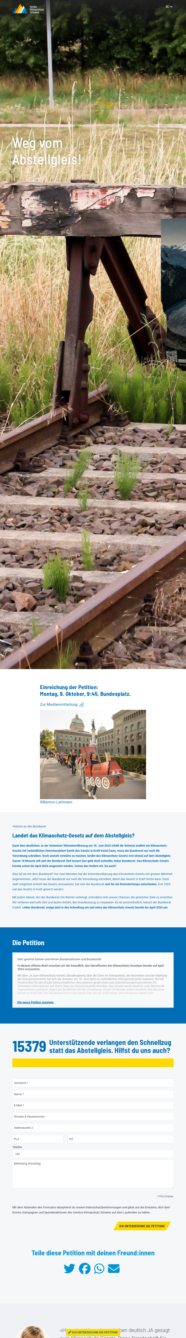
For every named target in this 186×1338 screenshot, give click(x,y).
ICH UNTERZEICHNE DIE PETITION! (142, 1226)
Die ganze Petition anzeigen (35, 1002)
